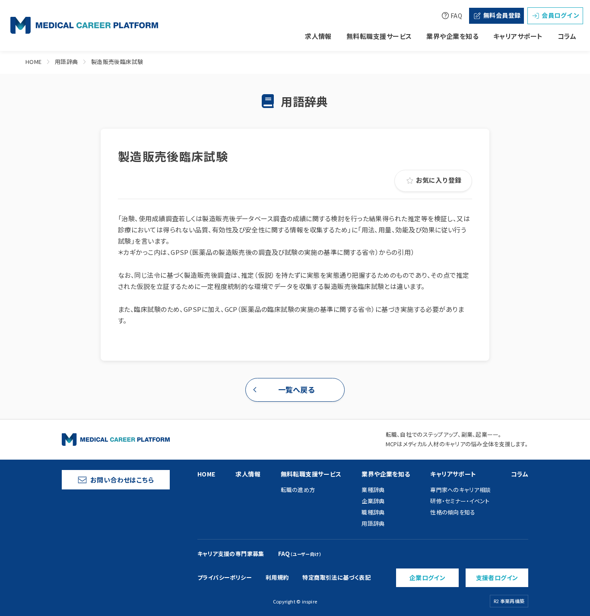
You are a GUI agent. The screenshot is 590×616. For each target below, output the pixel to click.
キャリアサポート (518, 36)
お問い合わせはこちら (122, 479)
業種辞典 (373, 490)
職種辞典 (373, 512)
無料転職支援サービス (379, 36)
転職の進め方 (298, 490)
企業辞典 (373, 501)
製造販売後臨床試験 (117, 61)
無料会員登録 (502, 15)
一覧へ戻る (296, 389)
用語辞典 (66, 61)
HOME (33, 61)
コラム (567, 36)
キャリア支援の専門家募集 (230, 553)
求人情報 (318, 36)
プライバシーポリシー (224, 577)
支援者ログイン (497, 577)
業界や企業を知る (452, 36)
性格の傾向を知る (452, 512)
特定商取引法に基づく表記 (336, 577)
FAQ (456, 15)
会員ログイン (560, 15)
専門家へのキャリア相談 (460, 490)
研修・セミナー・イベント (459, 501)
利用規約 (277, 577)
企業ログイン (427, 577)
